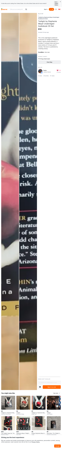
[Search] (26, 9)
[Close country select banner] (60, 2)
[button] (56, 393)
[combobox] (17, 9)
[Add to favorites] (40, 387)
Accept (57, 446)
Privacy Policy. (36, 442)
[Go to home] (4, 9)
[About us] (56, 9)
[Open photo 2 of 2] (28, 201)
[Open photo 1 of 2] (10, 201)
